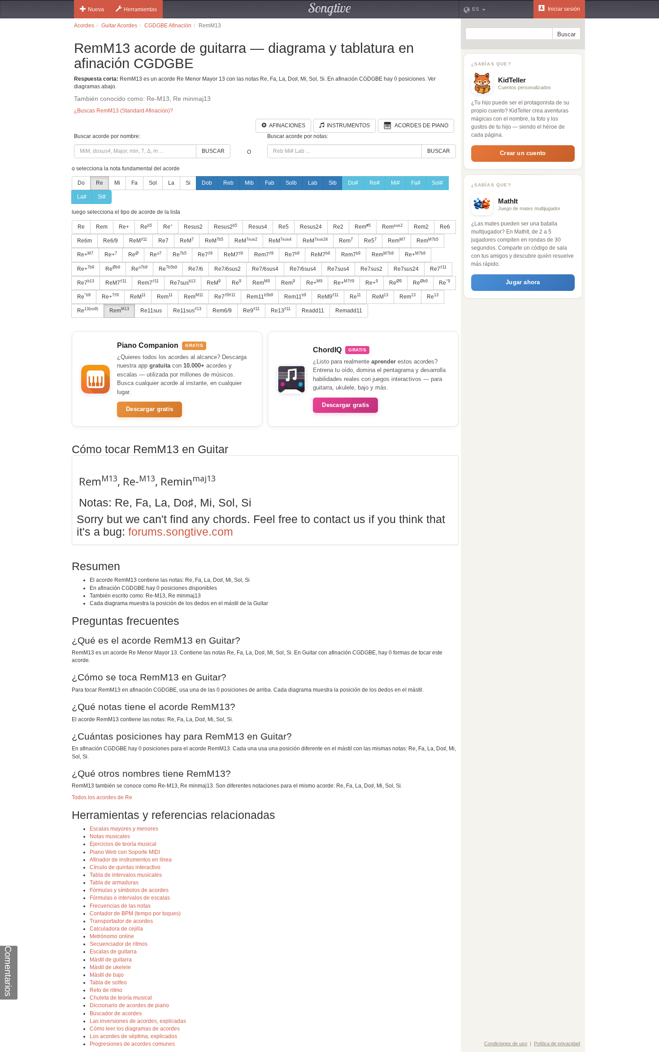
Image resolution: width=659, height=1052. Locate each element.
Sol (153, 183)
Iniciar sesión (563, 9)
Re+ (124, 227)
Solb (291, 183)
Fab (269, 183)
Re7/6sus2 (227, 269)
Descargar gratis (149, 409)
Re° (168, 227)
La (171, 183)
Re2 (338, 227)
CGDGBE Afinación (167, 25)
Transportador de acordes (121, 921)
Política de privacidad (557, 1043)
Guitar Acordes (119, 25)
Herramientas (140, 9)
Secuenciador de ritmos (118, 944)
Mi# (395, 183)
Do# (353, 183)
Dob (207, 183)
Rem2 (421, 227)
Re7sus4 (338, 269)
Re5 (283, 227)
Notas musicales (110, 836)
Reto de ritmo (106, 990)
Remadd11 (348, 310)
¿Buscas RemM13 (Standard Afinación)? (123, 111)
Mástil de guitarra (111, 960)
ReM (138, 240)
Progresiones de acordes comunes (132, 1044)
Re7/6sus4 (265, 269)
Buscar (213, 151)
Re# (374, 183)
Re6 (445, 227)
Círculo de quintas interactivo (125, 867)
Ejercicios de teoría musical (123, 844)
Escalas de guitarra (113, 951)
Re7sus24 (406, 269)
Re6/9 (110, 241)
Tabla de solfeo (108, 982)
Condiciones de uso (505, 1043)
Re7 (163, 241)
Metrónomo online (112, 936)
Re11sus (151, 310)
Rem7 (263, 254)
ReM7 (233, 254)
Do (81, 183)
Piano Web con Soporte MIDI (125, 852)
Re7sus (182, 282)
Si (188, 183)
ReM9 (327, 296)
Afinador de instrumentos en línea (131, 860)
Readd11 (313, 310)
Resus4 (257, 227)
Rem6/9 (222, 310)
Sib (333, 183)
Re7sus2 (371, 269)
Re (99, 183)
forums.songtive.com (180, 531)
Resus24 (311, 227)
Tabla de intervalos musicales (126, 875)
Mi (117, 183)
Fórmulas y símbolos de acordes (129, 890)
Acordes (84, 25)
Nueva (96, 9)
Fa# (416, 183)
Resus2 (193, 227)
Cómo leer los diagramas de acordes (135, 1029)
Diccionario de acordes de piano (129, 1005)
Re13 (280, 310)
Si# (102, 197)
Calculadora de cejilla (116, 929)
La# (82, 197)
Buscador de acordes (116, 1013)
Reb (228, 183)
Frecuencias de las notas (120, 906)
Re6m (84, 241)
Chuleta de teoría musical (121, 998)
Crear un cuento (523, 153)
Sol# (437, 183)
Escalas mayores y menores (124, 829)
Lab (312, 183)
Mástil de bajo (107, 975)
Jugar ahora (523, 282)
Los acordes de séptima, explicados (133, 1036)
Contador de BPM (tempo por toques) (135, 913)
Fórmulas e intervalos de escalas (130, 898)
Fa (134, 183)
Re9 (251, 310)
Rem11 (260, 296)
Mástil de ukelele (110, 967)
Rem (102, 227)
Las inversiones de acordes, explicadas (138, 1021)
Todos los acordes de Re (102, 797)
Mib (249, 183)
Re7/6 (195, 269)
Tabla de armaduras (114, 882)
